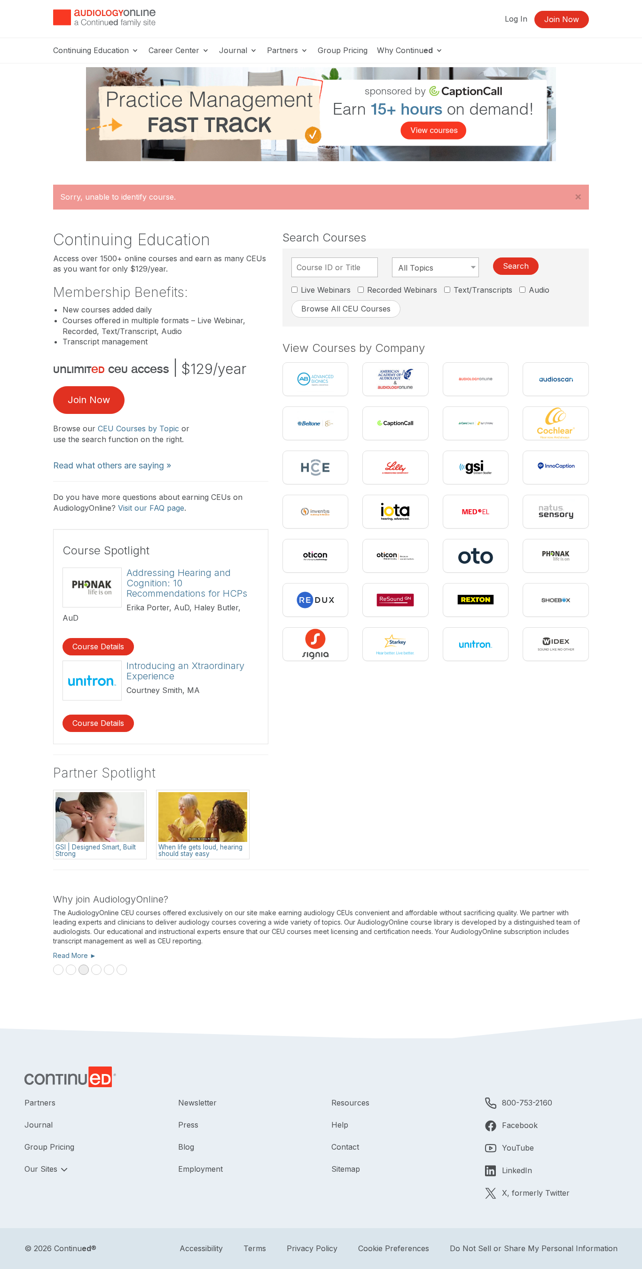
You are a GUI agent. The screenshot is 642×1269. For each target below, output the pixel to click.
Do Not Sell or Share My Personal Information (534, 1248)
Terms (254, 1248)
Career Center (175, 50)
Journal (234, 50)
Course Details (98, 646)
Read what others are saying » (112, 465)
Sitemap (345, 1169)
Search (516, 266)
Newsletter (197, 1102)
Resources (350, 1102)
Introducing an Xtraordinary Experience (185, 671)
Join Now (561, 19)
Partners (283, 50)
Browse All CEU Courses (346, 308)
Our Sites (42, 1169)
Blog (186, 1147)
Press (188, 1124)
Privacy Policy (312, 1248)
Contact (345, 1147)
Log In (516, 18)
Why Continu (405, 50)
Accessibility (201, 1248)
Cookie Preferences (393, 1248)
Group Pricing (343, 50)
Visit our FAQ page (151, 508)
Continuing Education (92, 50)
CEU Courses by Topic (138, 428)
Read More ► (74, 955)
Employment (200, 1169)
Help (339, 1124)
